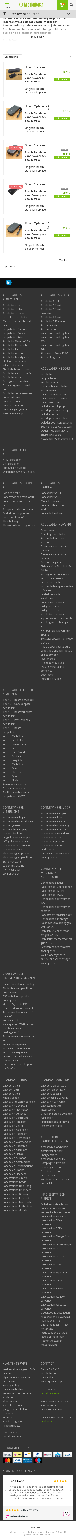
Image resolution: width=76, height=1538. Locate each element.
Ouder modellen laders (54, 430)
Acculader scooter (13, 313)
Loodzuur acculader (14, 467)
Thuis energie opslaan (16, 853)
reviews (47, 1534)
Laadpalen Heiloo (13, 1154)
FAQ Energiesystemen (16, 409)
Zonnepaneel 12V (51, 837)
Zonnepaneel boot (52, 817)
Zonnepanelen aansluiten (18, 821)
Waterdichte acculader (54, 386)
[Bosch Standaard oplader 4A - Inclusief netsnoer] (14, 189)
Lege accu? (47, 674)
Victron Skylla (10, 780)
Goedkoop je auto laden (55, 1312)
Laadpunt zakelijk (51, 1093)
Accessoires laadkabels (54, 1147)
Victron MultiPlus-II (14, 736)
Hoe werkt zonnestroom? (18, 1008)
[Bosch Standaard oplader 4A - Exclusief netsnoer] (14, 150)
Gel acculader (11, 463)
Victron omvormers (14, 744)
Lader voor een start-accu (18, 497)
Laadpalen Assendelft (15, 1129)
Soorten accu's (11, 493)
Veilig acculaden (50, 606)
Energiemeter (49, 1155)
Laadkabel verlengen (53, 513)
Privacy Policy (11, 1385)
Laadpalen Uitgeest (14, 1113)
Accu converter (50, 325)
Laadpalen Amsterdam (16, 1162)
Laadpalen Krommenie (16, 1137)
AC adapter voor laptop (55, 410)
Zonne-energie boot (53, 841)
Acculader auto (12, 305)
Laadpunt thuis (11, 1085)
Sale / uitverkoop (13, 413)
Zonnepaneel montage (54, 919)
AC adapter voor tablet (54, 418)
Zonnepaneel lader (52, 882)
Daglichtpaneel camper (16, 837)
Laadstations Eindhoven (17, 1190)
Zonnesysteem (12, 825)
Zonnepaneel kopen (15, 817)
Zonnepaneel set (13, 849)
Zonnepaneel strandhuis (55, 833)
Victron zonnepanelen (16, 1052)
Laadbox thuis (11, 1089)
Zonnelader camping (15, 829)
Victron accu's (11, 748)
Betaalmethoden (13, 1389)
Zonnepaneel (48, 390)
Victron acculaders (14, 740)
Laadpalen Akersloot (15, 1150)
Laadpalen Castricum (15, 1117)
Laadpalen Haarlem (14, 1174)
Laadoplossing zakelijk (54, 1097)
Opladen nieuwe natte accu (19, 471)
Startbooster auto (51, 382)
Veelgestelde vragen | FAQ (19, 1369)
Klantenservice (11, 1401)
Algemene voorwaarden (17, 1377)
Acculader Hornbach (15, 345)
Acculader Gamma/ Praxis (18, 341)
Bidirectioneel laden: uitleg (18, 984)
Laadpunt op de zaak (53, 1085)
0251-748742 (10, 1432)
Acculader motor (13, 309)
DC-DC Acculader (51, 582)
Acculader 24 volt (51, 317)
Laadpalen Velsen (13, 1125)
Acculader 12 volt (51, 305)
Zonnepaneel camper (53, 813)
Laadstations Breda (14, 1182)
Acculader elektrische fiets (18, 373)
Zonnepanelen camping (55, 825)
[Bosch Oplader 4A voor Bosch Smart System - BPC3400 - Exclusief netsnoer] (14, 228)
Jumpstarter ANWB (14, 796)
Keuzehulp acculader (15, 317)
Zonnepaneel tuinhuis (53, 829)
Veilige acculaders (51, 610)
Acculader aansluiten (53, 614)
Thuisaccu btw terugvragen (19, 525)
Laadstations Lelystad (16, 1198)
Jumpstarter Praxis (14, 333)
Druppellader (48, 378)
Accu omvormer (50, 329)
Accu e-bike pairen (52, 562)
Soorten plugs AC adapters (57, 426)
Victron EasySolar (13, 760)
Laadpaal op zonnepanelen (19, 1101)
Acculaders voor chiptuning (57, 438)
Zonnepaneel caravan (54, 821)
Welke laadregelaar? (53, 955)
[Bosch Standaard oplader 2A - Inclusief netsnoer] (14, 72)
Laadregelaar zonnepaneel (56, 886)
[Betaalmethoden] (8, 1454)
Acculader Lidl (11, 349)
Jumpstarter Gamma (15, 329)
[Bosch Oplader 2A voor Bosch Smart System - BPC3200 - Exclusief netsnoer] (14, 111)
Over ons (8, 1373)
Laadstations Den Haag (17, 1186)
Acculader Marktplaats (16, 357)
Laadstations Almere (15, 1178)
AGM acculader (12, 459)
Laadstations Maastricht (17, 1202)
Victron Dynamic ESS (15, 1004)
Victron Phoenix (12, 772)
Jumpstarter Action (14, 337)
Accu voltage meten (53, 357)
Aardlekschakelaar (51, 1151)
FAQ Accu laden (12, 401)
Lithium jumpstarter (14, 361)
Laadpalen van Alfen (53, 1101)
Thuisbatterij (10, 521)
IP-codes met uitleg (52, 662)
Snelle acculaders (51, 434)
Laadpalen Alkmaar (14, 1158)
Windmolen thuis (51, 402)
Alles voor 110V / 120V (54, 353)
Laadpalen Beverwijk (15, 1105)
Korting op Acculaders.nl (55, 574)
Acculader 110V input (53, 321)
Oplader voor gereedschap (56, 422)
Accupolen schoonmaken (18, 509)
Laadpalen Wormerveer (17, 1142)
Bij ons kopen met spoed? (56, 618)
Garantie (8, 1413)
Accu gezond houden (15, 381)
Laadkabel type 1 (51, 493)
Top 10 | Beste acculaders (19, 700)
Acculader (46, 374)
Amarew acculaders (14, 784)
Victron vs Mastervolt (53, 578)
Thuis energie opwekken (17, 857)
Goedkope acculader (53, 534)
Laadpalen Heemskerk (16, 1109)
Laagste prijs (12, 56)
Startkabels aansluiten (16, 369)
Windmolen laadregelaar (55, 333)
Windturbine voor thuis (54, 394)
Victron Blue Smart (14, 752)
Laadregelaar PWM (52, 894)
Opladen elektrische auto (55, 1204)
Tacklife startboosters (16, 792)
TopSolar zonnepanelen (17, 1048)
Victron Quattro (12, 776)
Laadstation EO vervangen (56, 1244)
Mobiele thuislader (52, 501)
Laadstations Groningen (17, 1194)
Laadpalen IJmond (13, 1170)
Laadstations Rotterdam (17, 1206)
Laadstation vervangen (54, 1216)
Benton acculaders (14, 788)
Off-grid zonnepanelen (16, 841)
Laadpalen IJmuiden (14, 1121)
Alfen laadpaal (11, 1097)
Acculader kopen (13, 377)
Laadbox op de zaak (53, 1089)
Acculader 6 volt (50, 301)
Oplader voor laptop (53, 406)
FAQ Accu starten (13, 405)
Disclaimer (9, 1381)
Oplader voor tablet (52, 414)
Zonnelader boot (13, 833)
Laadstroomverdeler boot (56, 915)
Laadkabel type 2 (51, 497)
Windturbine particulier (54, 398)
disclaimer (47, 1421)
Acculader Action (13, 353)
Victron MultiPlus (13, 764)
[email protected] (51, 1393)
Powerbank (47, 530)
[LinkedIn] (9, 282)
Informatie (61, 79)
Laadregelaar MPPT (53, 890)
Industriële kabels (51, 678)
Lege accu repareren (53, 602)
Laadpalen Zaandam (15, 1133)
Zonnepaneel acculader (17, 845)
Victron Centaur (12, 756)
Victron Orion (10, 768)
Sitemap (8, 1417)
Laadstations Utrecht (15, 1210)
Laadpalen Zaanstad (15, 1146)
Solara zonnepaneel (14, 1044)
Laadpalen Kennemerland (18, 1166)
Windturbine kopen (14, 365)
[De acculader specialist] (31, 4)
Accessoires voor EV (53, 1159)
